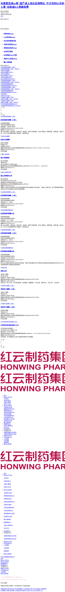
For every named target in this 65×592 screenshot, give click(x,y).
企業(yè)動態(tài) (8, 425)
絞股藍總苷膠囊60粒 (6, 92)
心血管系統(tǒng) (9, 37)
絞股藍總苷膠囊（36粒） (8, 89)
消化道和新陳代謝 (10, 41)
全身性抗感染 (8, 51)
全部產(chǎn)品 (8, 407)
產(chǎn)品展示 (8, 405)
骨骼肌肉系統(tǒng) (10, 48)
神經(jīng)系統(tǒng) (10, 58)
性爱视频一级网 (5, 590)
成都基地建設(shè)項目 (10, 432)
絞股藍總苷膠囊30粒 (6, 85)
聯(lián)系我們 (7, 444)
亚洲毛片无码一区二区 (28, 590)
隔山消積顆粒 (4, 75)
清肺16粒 (3, 95)
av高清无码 (18, 590)
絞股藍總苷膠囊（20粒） (8, 69)
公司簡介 (6, 398)
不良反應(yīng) (8, 437)
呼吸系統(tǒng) (9, 34)
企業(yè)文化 (7, 403)
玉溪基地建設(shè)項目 (10, 434)
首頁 (5, 395)
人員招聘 (6, 439)
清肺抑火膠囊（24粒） (7, 99)
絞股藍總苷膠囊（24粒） (8, 82)
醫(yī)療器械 (8, 62)
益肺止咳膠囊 (4, 72)
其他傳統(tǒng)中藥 (10, 55)
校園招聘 (6, 442)
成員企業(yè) (7, 400)
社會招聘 (6, 440)
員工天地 (6, 427)
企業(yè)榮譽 (7, 402)
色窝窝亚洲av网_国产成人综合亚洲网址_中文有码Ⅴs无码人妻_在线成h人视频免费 (23, 588)
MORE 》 (17, 69)
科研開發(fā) (7, 429)
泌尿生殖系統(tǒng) (10, 44)
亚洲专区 (12, 590)
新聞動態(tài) (7, 424)
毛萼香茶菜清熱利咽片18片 (8, 105)
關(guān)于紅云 (8, 397)
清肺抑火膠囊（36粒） (7, 102)
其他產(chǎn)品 (8, 420)
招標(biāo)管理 (8, 435)
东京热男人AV (39, 590)
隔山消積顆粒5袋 (5, 79)
